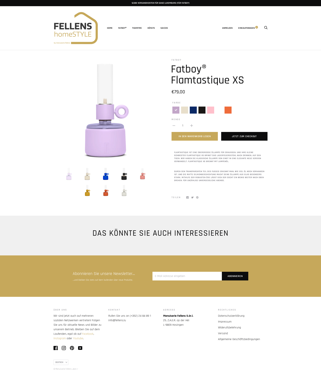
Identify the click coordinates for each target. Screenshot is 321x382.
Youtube (78, 338)
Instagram (60, 338)
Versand (223, 333)
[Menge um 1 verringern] (174, 125)
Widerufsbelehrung (229, 327)
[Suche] (266, 28)
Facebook (87, 334)
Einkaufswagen (247, 28)
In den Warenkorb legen (195, 136)
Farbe (176, 102)
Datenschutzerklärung (231, 316)
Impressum (225, 322)
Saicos (164, 28)
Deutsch (59, 362)
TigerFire (137, 28)
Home (110, 28)
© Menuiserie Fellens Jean (65, 369)
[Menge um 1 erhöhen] (191, 125)
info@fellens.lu (117, 320)
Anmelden (227, 28)
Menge (176, 119)
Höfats (151, 28)
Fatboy (177, 59)
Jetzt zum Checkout (244, 136)
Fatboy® (122, 28)
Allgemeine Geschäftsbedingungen (239, 339)
